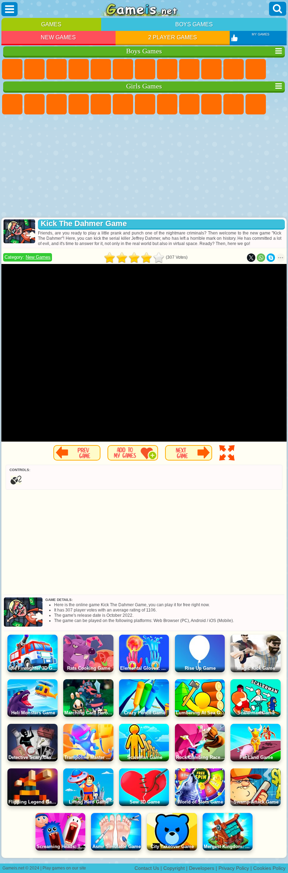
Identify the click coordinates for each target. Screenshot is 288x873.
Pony (12, 104)
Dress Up (256, 104)
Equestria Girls (34, 104)
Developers (201, 868)
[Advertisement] (144, 167)
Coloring (167, 104)
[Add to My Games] (132, 453)
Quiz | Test (101, 104)
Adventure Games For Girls (145, 104)
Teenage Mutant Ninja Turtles (189, 69)
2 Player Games (172, 37)
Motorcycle (211, 69)
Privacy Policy (233, 868)
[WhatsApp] (261, 257)
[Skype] (271, 257)
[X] (251, 257)
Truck (256, 69)
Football (34, 69)
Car (167, 69)
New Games (58, 37)
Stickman (233, 69)
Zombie (101, 69)
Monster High (123, 104)
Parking (12, 69)
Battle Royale (123, 69)
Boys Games (194, 24)
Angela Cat (189, 104)
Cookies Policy (269, 868)
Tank (78, 69)
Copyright (174, 868)
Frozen (211, 104)
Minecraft (145, 69)
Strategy (56, 69)
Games (51, 24)
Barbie (78, 104)
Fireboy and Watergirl (56, 104)
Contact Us (147, 868)
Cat (233, 104)
